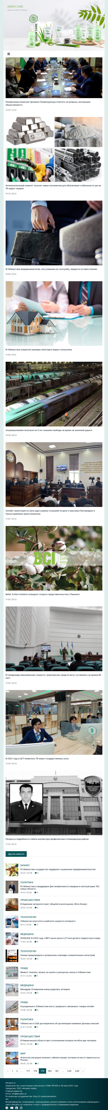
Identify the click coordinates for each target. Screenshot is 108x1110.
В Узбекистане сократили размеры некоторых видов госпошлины (39, 349)
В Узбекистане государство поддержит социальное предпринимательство (58, 869)
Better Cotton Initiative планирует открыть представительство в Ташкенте (43, 594)
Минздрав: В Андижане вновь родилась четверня (45, 989)
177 (28, 1071)
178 (35, 1071)
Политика (26, 882)
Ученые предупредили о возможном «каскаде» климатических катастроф (57, 955)
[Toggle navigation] (9, 54)
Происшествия (30, 900)
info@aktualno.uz (19, 1094)
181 (56, 1071)
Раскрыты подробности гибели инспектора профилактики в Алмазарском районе (47, 839)
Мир (22, 1053)
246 (77, 1071)
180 (50, 1071)
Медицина (27, 934)
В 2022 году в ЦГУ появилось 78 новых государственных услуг (37, 758)
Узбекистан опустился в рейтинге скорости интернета (47, 921)
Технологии (28, 917)
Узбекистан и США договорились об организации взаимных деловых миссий (59, 1023)
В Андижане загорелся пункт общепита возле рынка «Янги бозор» (53, 904)
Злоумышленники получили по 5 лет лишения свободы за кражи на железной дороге (49, 430)
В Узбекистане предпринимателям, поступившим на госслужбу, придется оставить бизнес (51, 269)
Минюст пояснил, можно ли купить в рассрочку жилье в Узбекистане (55, 972)
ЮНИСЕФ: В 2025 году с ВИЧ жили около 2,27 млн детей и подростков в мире (60, 938)
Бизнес (25, 865)
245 (69, 1071)
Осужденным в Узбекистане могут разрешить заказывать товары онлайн (57, 1006)
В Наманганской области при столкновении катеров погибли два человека (58, 1040)
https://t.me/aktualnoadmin (44, 1096)
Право (24, 968)
